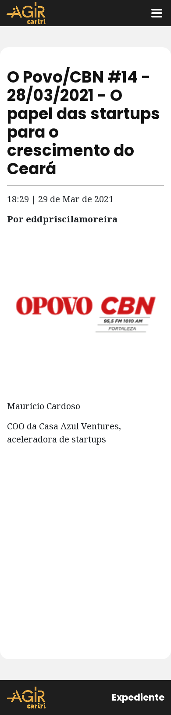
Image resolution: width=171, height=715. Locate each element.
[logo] (26, 697)
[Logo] (26, 13)
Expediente (138, 697)
